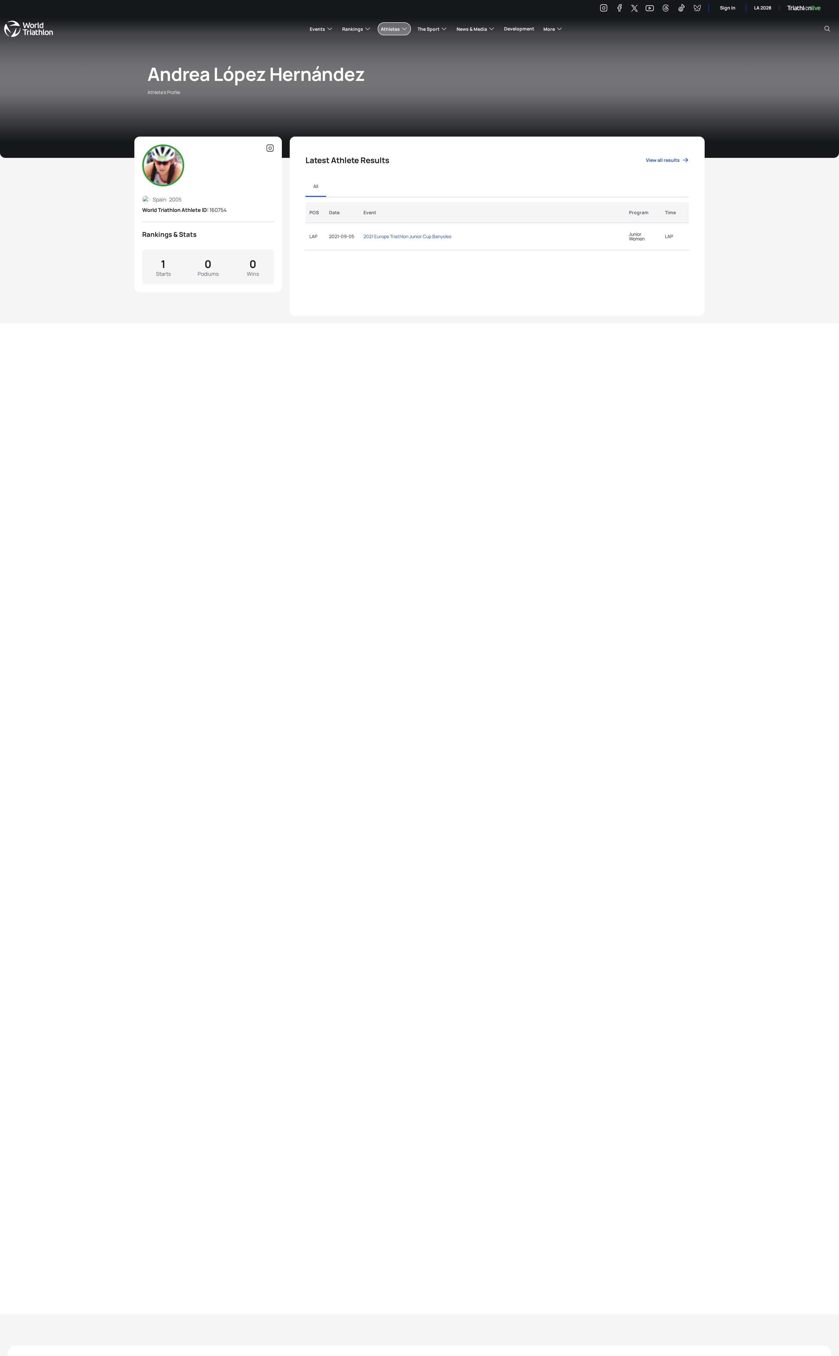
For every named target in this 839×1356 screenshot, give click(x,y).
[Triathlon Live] (804, 8)
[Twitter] (634, 9)
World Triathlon (28, 29)
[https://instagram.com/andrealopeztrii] (270, 148)
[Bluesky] (697, 9)
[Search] (827, 29)
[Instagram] (604, 9)
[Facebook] (619, 9)
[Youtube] (650, 8)
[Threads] (666, 9)
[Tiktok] (681, 9)
